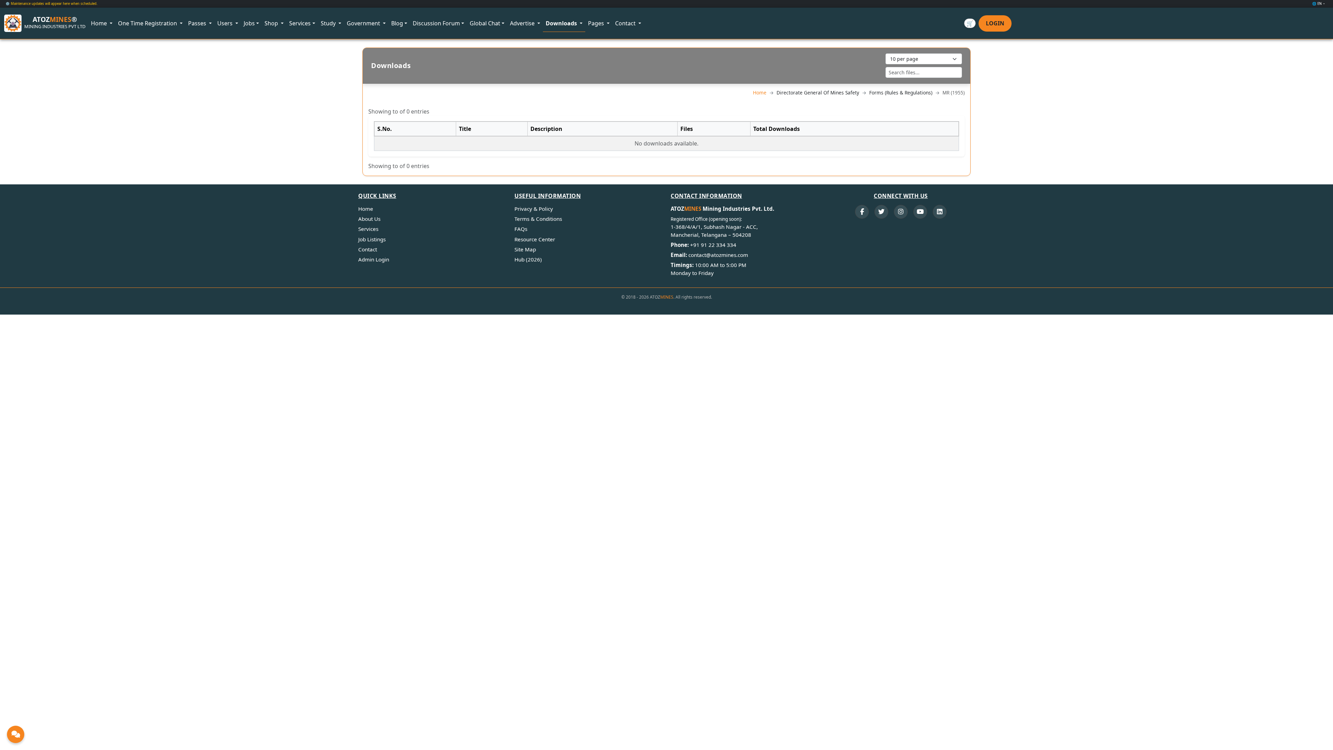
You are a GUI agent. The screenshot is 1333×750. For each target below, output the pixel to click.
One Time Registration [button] (148, 23)
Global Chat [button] (485, 23)
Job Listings (372, 239)
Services (368, 228)
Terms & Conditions (538, 218)
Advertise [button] (523, 23)
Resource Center (534, 239)
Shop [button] (272, 23)
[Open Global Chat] (15, 734)
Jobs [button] (249, 23)
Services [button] (300, 23)
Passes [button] (198, 23)
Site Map (525, 249)
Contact (367, 249)
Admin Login (373, 259)
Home (759, 92)
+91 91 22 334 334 (713, 244)
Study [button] (329, 23)
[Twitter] (881, 212)
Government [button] (364, 23)
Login (995, 23)
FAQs (520, 228)
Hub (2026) (528, 259)
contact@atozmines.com (718, 254)
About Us (369, 218)
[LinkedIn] (940, 212)
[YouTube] (920, 212)
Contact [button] (626, 23)
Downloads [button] (562, 23)
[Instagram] (901, 212)
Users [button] (225, 23)
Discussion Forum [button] (436, 23)
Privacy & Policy (533, 208)
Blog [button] (397, 23)
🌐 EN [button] (1317, 3)
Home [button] (99, 23)
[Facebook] (862, 212)
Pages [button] (596, 23)
